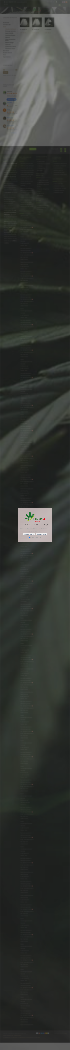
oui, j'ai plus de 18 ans (29, 534)
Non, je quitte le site (41, 534)
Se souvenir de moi (35, 537)
